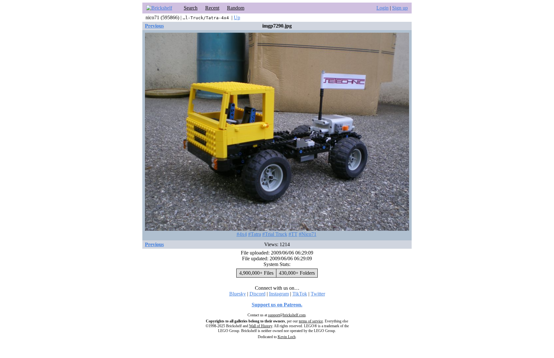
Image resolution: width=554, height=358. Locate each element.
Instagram (279, 293)
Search (190, 8)
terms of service (311, 321)
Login (382, 8)
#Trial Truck (274, 234)
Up (237, 17)
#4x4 (242, 234)
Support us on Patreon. (277, 304)
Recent (212, 8)
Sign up (400, 8)
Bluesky (237, 293)
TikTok (299, 293)
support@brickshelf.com (287, 315)
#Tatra (254, 234)
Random (235, 8)
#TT (293, 234)
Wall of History (260, 326)
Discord (257, 293)
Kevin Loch (287, 337)
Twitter (318, 293)
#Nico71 (307, 234)
